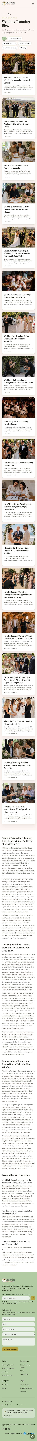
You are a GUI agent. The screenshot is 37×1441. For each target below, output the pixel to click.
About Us (5, 1385)
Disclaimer (23, 1392)
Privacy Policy (24, 1385)
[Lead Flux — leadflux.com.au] (29, 1433)
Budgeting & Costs (15, 39)
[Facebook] (6, 1429)
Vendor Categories (8, 1368)
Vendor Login (24, 1374)
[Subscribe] (33, 1298)
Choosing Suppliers (9, 43)
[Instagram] (3, 1429)
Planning (23, 48)
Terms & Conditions (26, 1388)
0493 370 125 (8, 1401)
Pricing (22, 1371)
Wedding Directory (8, 1365)
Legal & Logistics (25, 43)
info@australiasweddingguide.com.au (16, 1405)
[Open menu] (33, 3)
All (4, 39)
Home (4, 14)
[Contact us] (32, 1436)
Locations (5, 1372)
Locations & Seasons (10, 48)
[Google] (9, 1429)
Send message (11, 1349)
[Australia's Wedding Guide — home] (8, 3)
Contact (4, 1388)
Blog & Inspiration (7, 1375)
